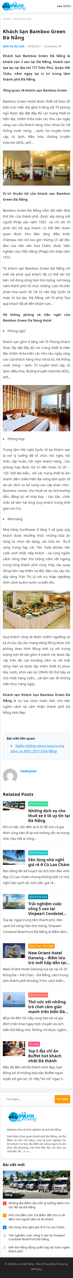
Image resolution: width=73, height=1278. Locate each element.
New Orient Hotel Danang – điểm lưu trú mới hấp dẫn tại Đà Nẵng (47, 960)
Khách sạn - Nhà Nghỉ (41, 946)
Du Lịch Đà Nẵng (24, 1264)
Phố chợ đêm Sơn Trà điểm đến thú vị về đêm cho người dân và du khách (37, 1217)
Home (6, 19)
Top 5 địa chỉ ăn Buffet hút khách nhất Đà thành (44, 1055)
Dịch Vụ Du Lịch (22, 19)
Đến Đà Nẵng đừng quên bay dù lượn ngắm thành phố (39, 1249)
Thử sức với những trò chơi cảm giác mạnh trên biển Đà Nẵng (47, 1009)
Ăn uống (34, 1044)
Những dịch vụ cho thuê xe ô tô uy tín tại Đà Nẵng (49, 815)
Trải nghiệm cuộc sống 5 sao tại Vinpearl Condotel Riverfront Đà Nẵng (47, 911)
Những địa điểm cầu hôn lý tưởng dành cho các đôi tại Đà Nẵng (39, 1205)
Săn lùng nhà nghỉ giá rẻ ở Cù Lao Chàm (49, 862)
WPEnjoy (36, 1269)
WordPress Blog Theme (50, 1264)
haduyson (28, 771)
